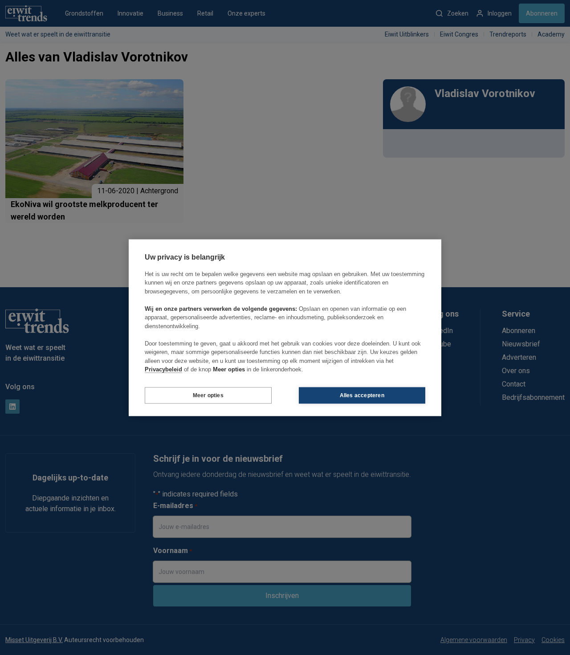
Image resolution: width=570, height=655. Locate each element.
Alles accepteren (362, 395)
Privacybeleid (163, 369)
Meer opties (208, 395)
